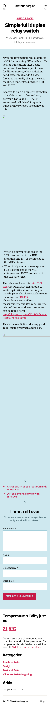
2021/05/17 (38, 37)
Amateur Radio (25, 18)
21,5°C (9, 628)
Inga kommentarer (27, 42)
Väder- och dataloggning (17, 674)
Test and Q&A (11, 670)
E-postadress (10, 568)
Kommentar (9, 528)
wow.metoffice (32, 647)
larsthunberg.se (25, 5)
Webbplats (8, 581)
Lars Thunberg (19, 37)
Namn (6, 555)
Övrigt (6, 666)
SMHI (15, 647)
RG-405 (23, 297)
